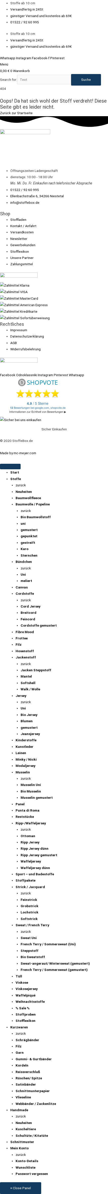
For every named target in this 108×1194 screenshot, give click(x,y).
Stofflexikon (25, 1021)
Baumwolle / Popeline (33, 504)
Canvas (22, 587)
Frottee (22, 638)
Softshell (28, 683)
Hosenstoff (25, 651)
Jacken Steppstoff (36, 670)
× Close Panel (20, 1188)
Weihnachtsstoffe (30, 1002)
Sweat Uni (29, 938)
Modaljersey (25, 766)
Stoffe (15, 479)
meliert (26, 581)
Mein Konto (19, 1148)
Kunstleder (24, 747)
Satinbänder (26, 1084)
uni (23, 523)
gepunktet (29, 536)
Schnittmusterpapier (33, 1091)
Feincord (28, 619)
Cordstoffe (25, 593)
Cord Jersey (30, 606)
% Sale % (23, 1008)
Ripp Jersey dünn (34, 848)
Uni (23, 574)
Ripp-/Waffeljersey (31, 823)
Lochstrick (29, 912)
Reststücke (25, 817)
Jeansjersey (30, 734)
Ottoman (28, 836)
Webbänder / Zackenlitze (36, 1104)
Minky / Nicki (26, 759)
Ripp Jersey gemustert (39, 855)
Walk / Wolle (30, 689)
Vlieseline (23, 1097)
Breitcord (28, 613)
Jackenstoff (26, 657)
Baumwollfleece (28, 498)
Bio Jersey (29, 715)
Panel (20, 804)
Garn (20, 1052)
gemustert (29, 530)
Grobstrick (29, 906)
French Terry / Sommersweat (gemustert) (54, 970)
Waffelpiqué (25, 995)
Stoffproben (26, 1014)
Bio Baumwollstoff (36, 517)
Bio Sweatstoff (33, 957)
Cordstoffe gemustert (39, 625)
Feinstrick (29, 900)
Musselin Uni (31, 785)
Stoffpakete (25, 880)
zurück (21, 485)
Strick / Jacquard (30, 887)
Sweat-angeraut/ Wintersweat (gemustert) (55, 963)
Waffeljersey (31, 861)
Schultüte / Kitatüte (32, 1136)
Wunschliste (25, 1167)
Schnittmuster (22, 1142)
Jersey (21, 696)
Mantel (26, 676)
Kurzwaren (19, 1027)
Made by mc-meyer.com (18, 453)
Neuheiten (24, 492)
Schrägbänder (27, 1040)
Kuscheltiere (26, 1129)
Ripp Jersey (30, 842)
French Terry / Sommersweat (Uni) (48, 944)
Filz (19, 644)
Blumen (27, 721)
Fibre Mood (25, 632)
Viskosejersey (27, 989)
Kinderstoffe (26, 740)
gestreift (28, 543)
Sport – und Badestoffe (35, 874)
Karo (24, 549)
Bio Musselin (31, 791)
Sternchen (29, 555)
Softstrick (29, 919)
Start (14, 472)
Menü (4, 64)
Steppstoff (29, 951)
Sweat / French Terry (32, 925)
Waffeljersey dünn (35, 868)
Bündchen (24, 562)
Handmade (19, 1110)
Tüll (19, 976)
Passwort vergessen (32, 1174)
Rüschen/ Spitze (29, 1078)
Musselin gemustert (37, 797)
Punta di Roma (27, 810)
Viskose (22, 982)
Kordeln (22, 1065)
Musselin (23, 772)
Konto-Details (27, 1161)
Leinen (21, 753)
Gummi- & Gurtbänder (34, 1059)
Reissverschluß (28, 1072)
